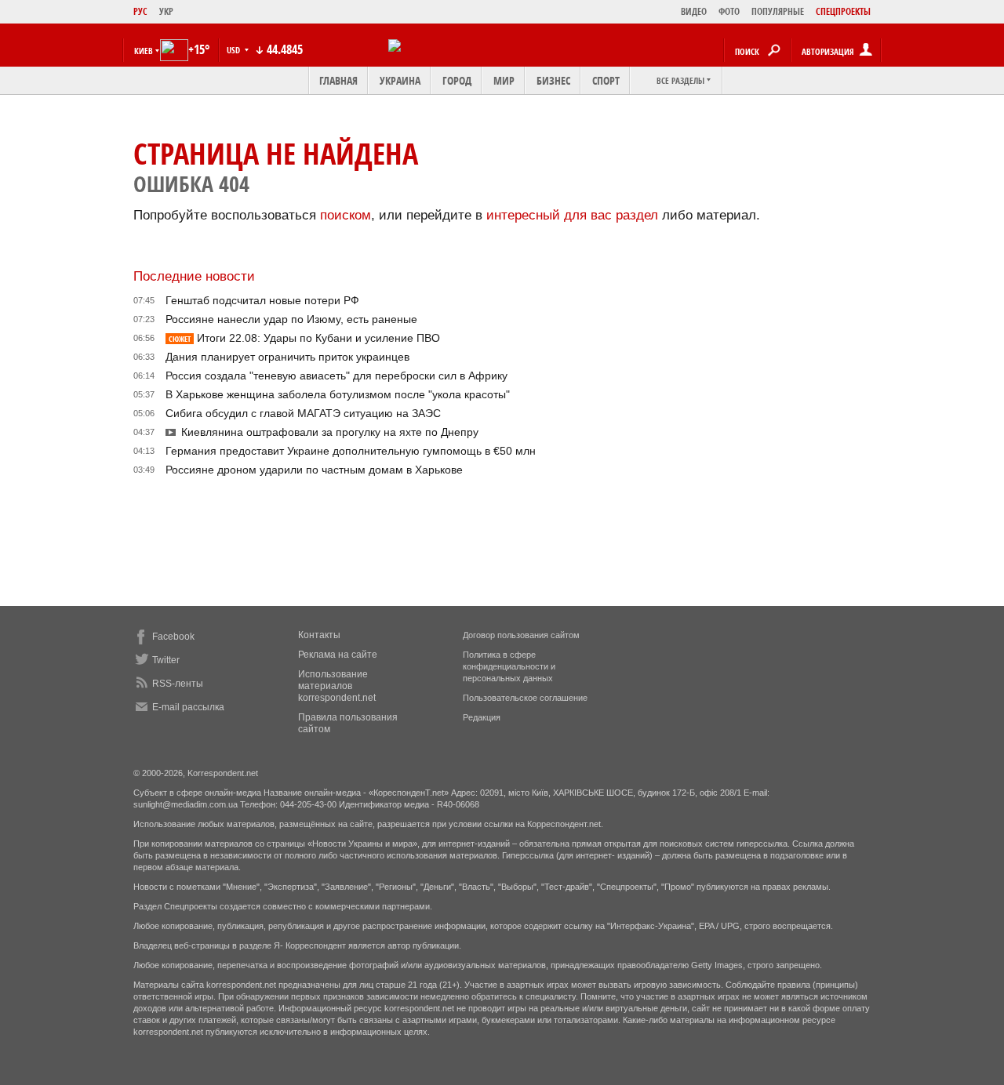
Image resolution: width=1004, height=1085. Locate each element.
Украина (400, 80)
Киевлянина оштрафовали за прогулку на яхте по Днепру (329, 432)
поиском (345, 215)
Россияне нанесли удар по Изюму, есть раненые (291, 319)
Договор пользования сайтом (521, 635)
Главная (338, 80)
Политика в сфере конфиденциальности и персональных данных (509, 666)
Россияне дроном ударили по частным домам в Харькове (314, 469)
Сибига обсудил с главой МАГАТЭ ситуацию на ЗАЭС (303, 413)
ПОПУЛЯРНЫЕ (777, 11)
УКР (166, 11)
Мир (504, 80)
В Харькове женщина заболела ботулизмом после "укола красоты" (338, 394)
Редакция (481, 717)
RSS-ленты (177, 683)
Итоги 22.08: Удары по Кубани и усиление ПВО (304, 338)
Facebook (173, 636)
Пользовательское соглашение (525, 697)
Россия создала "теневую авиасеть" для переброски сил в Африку (336, 375)
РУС (140, 11)
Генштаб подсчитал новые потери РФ (262, 300)
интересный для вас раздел (572, 215)
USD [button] (234, 50)
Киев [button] (143, 50)
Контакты (319, 635)
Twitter (166, 660)
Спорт (606, 80)
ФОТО (729, 11)
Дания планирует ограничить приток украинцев (287, 356)
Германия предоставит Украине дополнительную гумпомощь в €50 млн (351, 451)
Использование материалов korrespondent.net (337, 686)
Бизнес (553, 80)
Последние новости (194, 276)
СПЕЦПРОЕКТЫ (843, 11)
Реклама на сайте (337, 654)
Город (456, 80)
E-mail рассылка (188, 707)
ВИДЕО (694, 11)
